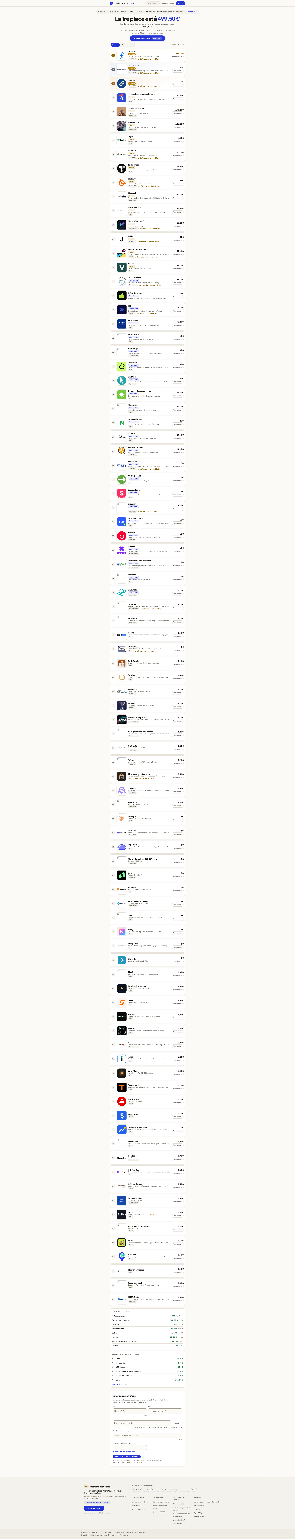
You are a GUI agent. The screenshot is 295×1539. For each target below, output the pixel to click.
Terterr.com (133, 1085)
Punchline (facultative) (121, 1431)
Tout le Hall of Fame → (120, 1384)
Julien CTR (132, 802)
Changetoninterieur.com (139, 774)
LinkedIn (197, 1509)
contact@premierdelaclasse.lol (206, 1502)
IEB (129, 306)
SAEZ (130, 1043)
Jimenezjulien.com (201, 1516)
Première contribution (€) (122, 1443)
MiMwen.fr (133, 1141)
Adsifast (132, 1014)
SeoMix (131, 703)
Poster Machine (135, 1198)
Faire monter (177, 71)
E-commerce (133, 355)
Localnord (132, 788)
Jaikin (130, 236)
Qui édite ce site (159, 1512)
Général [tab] (115, 45)
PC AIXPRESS (133, 647)
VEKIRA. (131, 264)
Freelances (132, 115)
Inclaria (131, 1057)
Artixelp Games (135, 1184)
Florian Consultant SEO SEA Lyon (142, 859)
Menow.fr (132, 405)
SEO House (132, 81)
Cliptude (132, 959)
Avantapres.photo (136, 476)
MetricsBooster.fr (136, 221)
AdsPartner (133, 320)
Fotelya (131, 675)
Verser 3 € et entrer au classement (126, 1456)
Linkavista (132, 590)
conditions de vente (139, 1460)
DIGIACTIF (132, 377)
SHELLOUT (132, 1240)
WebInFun (132, 689)
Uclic (130, 873)
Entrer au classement (147, 38)
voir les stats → (191, 12)
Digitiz (131, 136)
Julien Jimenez (199, 1505)
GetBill (131, 633)
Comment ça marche (161, 1502)
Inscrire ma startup (94, 1508)
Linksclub (132, 193)
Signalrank (132, 504)
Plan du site (177, 1524)
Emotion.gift (133, 348)
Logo (114, 1419)
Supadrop (132, 845)
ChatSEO (132, 51)
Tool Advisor (133, 165)
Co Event (132, 1255)
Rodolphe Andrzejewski (138, 901)
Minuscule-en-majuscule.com (141, 94)
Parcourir (177, 1423)
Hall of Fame (137, 1505)
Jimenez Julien (134, 122)
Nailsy (130, 930)
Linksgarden (133, 66)
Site (149, 1407)
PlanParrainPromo (136, 1270)
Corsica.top (133, 1099)
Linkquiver (132, 179)
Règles (165, 3)
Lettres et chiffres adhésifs (140, 560)
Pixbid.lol (132, 150)
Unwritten (132, 1071)
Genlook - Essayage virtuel (139, 391)
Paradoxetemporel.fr (137, 717)
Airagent (132, 887)
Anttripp (132, 816)
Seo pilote (132, 461)
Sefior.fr (132, 575)
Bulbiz (130, 1212)
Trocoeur (132, 604)
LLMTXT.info (133, 1297)
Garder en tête (177, 56)
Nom (114, 1407)
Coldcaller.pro (134, 207)
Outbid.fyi (133, 1114)
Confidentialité (179, 1520)
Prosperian (133, 944)
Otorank (132, 831)
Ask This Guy (133, 1170)
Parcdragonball (135, 1283)
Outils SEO (132, 58)
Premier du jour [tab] (127, 45)
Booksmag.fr (134, 334)
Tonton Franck (134, 278)
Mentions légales (179, 1504)
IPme (130, 915)
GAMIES (131, 546)
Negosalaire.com (135, 419)
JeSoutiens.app (135, 293)
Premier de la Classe (123, 3)
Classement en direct (140, 1502)
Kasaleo (131, 1156)
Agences (132, 241)
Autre (131, 256)
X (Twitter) (198, 1513)
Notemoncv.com (135, 518)
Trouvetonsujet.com (137, 1127)
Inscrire (180, 3)
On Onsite (132, 746)
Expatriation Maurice (137, 249)
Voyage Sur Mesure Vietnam (140, 732)
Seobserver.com (135, 447)
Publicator (132, 618)
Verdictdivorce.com (137, 986)
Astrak (131, 760)
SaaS (130, 101)
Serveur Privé (134, 490)
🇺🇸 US (172, 3)
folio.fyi (131, 1028)
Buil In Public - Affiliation (138, 1226)
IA (129, 398)
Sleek (130, 1000)
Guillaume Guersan (136, 108)
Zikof (130, 972)
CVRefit (131, 433)
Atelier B (131, 532)
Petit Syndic (133, 661)
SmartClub (132, 363)
